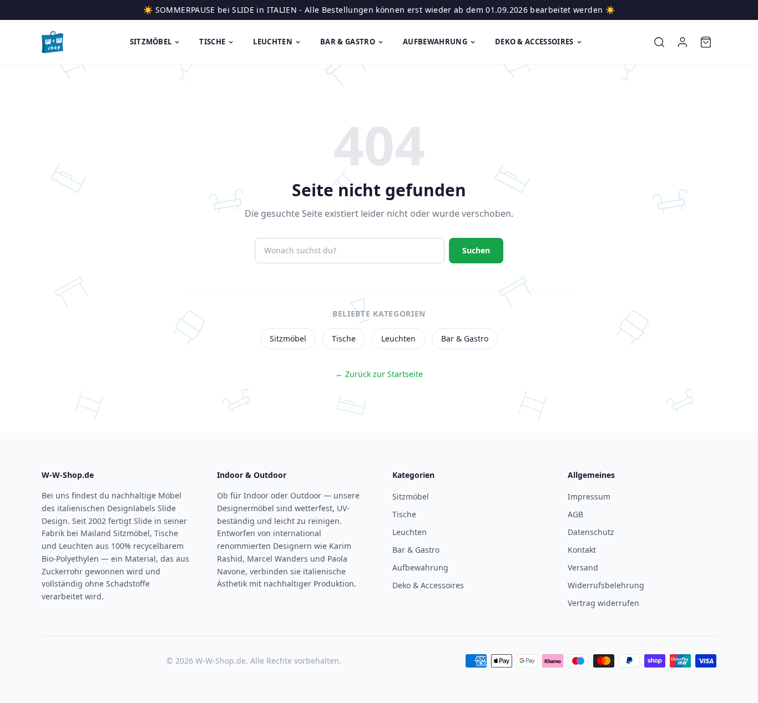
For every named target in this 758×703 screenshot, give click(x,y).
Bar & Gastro (347, 42)
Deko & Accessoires (534, 42)
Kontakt (582, 549)
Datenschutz (591, 532)
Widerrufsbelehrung (606, 585)
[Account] (682, 42)
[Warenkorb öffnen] (705, 42)
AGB (575, 514)
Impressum (589, 496)
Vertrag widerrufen (603, 603)
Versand (583, 567)
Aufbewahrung (435, 42)
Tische (212, 42)
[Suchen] (659, 42)
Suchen (476, 250)
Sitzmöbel (151, 42)
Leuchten (272, 42)
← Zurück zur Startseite (379, 374)
